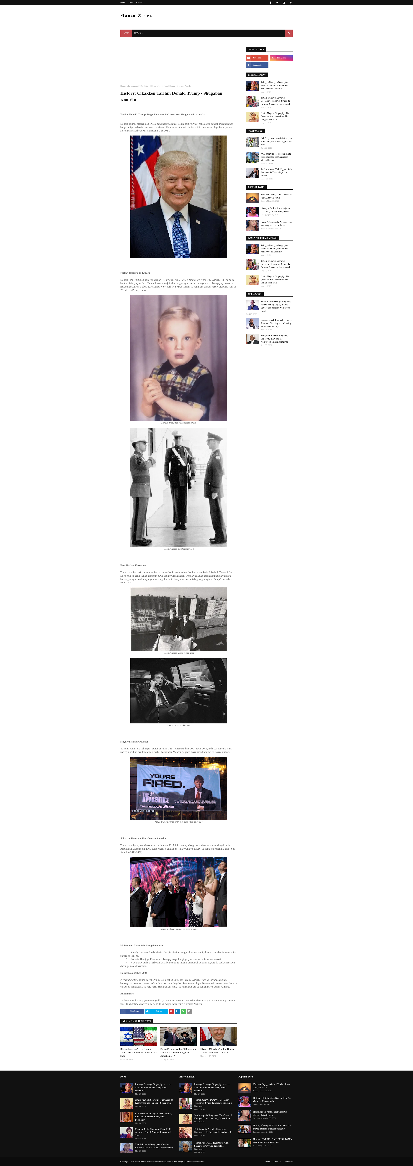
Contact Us (140, 2)
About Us (277, 1162)
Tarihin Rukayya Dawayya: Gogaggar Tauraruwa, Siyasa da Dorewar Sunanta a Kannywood (275, 100)
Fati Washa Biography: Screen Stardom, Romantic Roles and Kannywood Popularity (153, 1116)
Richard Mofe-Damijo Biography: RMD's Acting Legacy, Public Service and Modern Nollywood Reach (276, 306)
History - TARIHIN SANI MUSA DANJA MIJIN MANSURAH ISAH (272, 1141)
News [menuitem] (137, 33)
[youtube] (257, 58)
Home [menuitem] (126, 33)
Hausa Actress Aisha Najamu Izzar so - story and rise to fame (276, 223)
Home (122, 2)
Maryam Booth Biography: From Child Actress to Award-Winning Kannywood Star (153, 1132)
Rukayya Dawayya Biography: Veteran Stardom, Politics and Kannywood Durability (274, 85)
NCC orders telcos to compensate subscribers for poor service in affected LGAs (276, 157)
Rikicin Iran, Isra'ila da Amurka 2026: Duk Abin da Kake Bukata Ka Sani (138, 1052)
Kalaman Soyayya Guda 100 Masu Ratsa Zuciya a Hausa (276, 196)
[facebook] (270, 2)
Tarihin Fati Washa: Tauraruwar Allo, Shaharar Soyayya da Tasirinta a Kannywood (211, 1145)
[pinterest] (290, 2)
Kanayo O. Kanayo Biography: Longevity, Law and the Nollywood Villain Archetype (275, 338)
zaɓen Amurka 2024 (134, 86)
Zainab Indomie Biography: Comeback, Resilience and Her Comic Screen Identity (154, 1146)
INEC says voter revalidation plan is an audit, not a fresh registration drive (276, 141)
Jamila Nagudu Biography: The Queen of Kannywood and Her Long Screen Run (275, 116)
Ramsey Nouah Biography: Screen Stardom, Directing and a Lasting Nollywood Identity (276, 323)
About (130, 2)
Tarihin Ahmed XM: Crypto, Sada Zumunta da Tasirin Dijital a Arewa (276, 172)
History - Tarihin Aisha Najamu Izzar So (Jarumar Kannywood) (275, 210)
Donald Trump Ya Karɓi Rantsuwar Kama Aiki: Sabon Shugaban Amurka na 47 (178, 1052)
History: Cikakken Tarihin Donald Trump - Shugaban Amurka (217, 1050)
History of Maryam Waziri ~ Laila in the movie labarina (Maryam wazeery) (272, 1127)
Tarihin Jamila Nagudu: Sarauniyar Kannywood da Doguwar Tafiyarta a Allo (213, 1130)
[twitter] (277, 2)
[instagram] (284, 2)
